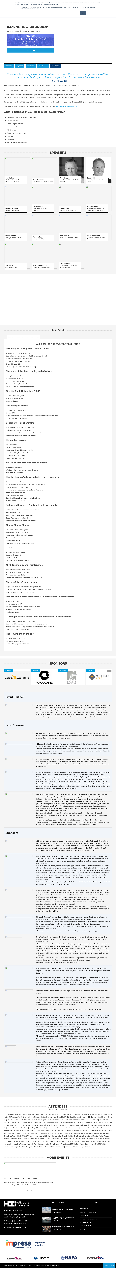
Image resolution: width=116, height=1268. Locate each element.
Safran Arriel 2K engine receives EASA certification (63, 1227)
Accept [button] (83, 13)
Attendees (43, 66)
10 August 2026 (57, 1229)
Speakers (9, 66)
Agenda (20, 66)
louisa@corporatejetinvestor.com (67, 106)
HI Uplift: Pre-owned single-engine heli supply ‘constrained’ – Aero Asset (63, 1209)
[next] (110, 671)
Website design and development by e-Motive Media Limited (44, 1265)
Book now (30, 50)
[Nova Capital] (44, 677)
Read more (30, 1191)
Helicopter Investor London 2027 (20, 1178)
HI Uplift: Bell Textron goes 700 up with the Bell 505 (63, 1218)
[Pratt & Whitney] (99, 677)
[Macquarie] (17, 677)
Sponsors (31, 66)
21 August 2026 (57, 1212)
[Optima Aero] (71, 677)
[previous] (108, 671)
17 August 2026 (57, 1220)
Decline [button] (91, 13)
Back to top (109, 1266)
